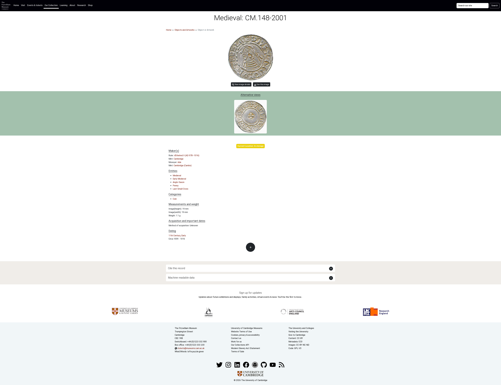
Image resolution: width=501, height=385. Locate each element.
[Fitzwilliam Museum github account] (264, 364)
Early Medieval (179, 179)
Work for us (236, 341)
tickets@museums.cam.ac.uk (191, 348)
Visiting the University (298, 331)
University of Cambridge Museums (246, 328)
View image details (242, 84)
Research (81, 5)
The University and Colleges (301, 328)
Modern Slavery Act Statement (245, 348)
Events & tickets (35, 5)
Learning (63, 5)
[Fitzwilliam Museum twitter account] (219, 364)
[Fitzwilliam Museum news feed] (281, 364)
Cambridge (178, 159)
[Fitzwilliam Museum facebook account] (237, 364)
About (72, 5)
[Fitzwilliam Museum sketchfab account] (255, 364)
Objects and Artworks (185, 30)
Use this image (262, 84)
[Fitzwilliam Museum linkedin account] (246, 364)
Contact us (236, 338)
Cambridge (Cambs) (183, 165)
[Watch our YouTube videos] (273, 364)
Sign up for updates (250, 292)
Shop (90, 5)
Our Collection (51, 5)
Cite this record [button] (176, 268)
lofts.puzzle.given (195, 351)
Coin (175, 199)
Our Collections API (240, 345)
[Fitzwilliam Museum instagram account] (228, 364)
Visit (23, 5)
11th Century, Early (177, 235)
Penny (175, 185)
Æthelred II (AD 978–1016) (186, 155)
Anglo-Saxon (178, 182)
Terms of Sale (237, 351)
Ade (179, 162)
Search (494, 5)
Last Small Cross (180, 189)
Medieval (177, 175)
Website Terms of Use (241, 331)
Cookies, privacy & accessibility (245, 335)
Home (16, 5)
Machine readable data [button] (181, 277)
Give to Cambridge (296, 335)
